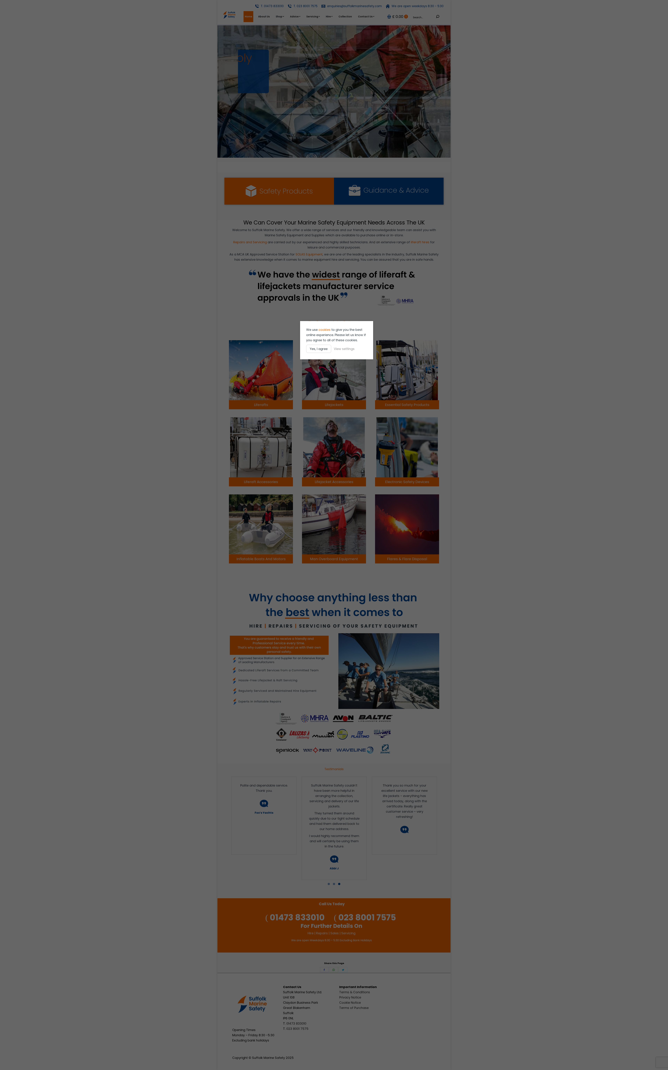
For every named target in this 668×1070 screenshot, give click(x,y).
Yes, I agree (319, 349)
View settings (344, 349)
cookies (325, 329)
